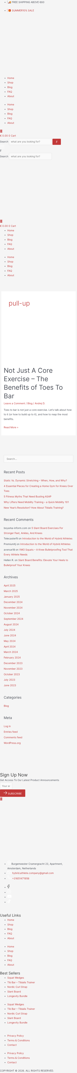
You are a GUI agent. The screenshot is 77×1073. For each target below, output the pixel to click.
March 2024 (11, 652)
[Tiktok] (9, 902)
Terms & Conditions (18, 1040)
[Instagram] (9, 892)
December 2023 (13, 663)
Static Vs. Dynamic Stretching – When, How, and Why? (35, 480)
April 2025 (9, 585)
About (10, 96)
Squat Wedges (15, 977)
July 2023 (9, 679)
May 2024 (10, 641)
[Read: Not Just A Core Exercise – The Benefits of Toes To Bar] (38, 340)
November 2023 (13, 668)
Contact (12, 1044)
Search (4, 141)
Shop (10, 82)
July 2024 (9, 629)
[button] (38, 150)
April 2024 (10, 646)
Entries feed (11, 731)
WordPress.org (12, 743)
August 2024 (11, 624)
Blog (9, 87)
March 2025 (11, 591)
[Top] (1, 799)
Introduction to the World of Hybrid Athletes (47, 538)
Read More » (11, 427)
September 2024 (13, 618)
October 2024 (12, 613)
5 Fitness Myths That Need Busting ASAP (27, 496)
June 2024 (10, 635)
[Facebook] (8, 887)
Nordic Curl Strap (17, 986)
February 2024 (12, 657)
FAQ (9, 91)
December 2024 (13, 602)
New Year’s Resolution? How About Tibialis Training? (34, 507)
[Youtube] (9, 897)
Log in (7, 726)
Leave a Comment (14, 403)
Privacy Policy (15, 1035)
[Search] (56, 142)
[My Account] (1, 131)
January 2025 (12, 596)
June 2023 (10, 685)
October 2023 (12, 674)
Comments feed (13, 737)
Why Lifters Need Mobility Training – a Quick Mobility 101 (36, 502)
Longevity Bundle (17, 996)
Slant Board (14, 991)
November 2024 (13, 607)
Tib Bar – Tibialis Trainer (21, 982)
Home (10, 78)
